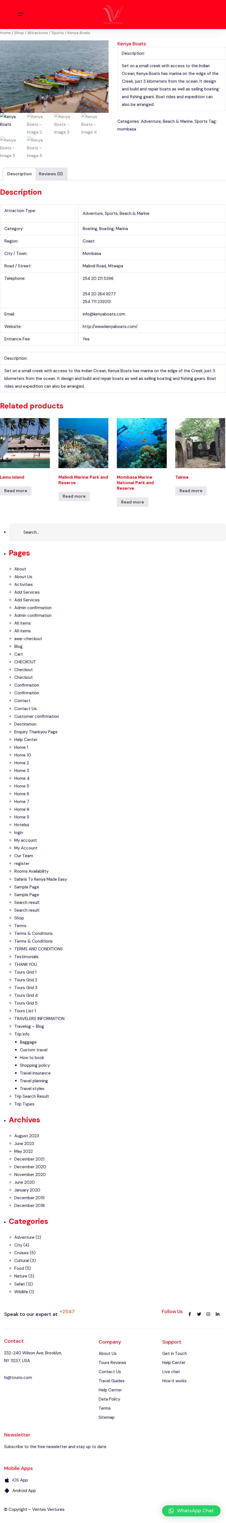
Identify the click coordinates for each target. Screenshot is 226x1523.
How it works (174, 1381)
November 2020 (30, 1174)
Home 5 (21, 786)
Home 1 (21, 747)
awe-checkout (28, 638)
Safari (19, 1284)
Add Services (27, 592)
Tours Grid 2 (25, 980)
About (20, 569)
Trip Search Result (31, 1096)
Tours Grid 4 (26, 995)
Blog (18, 646)
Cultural (21, 1260)
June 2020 (24, 1182)
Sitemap (107, 1417)
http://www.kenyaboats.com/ (110, 326)
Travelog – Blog (29, 1026)
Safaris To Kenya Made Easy (40, 879)
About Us (23, 577)
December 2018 (29, 1205)
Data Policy (109, 1399)
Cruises (21, 1253)
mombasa (126, 129)
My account (25, 840)
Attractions (38, 32)
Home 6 (21, 794)
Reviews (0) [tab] (51, 174)
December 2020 (30, 1167)
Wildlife (21, 1292)
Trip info (21, 1034)
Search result (27, 902)
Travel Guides (112, 1381)
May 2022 (23, 1151)
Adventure (151, 121)
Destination (25, 724)
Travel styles (32, 1088)
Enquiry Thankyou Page (36, 732)
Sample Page (26, 887)
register (21, 863)
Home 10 (22, 755)
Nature (20, 1276)
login (18, 832)
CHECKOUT (25, 662)
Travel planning (34, 1081)
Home (5, 32)
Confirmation (26, 685)
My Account (25, 848)
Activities (23, 584)
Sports (58, 32)
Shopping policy (35, 1065)
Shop (19, 32)
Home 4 (21, 778)
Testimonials (26, 956)
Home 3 (21, 770)
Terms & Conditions (33, 933)
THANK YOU (25, 964)
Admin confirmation (33, 608)
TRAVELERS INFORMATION (39, 1018)
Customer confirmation (36, 716)
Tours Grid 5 (25, 1003)
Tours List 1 (25, 1011)
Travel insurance (35, 1073)
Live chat (171, 1372)
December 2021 (29, 1159)
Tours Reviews (112, 1362)
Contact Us (25, 708)
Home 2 (21, 763)
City (18, 1245)
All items (22, 623)
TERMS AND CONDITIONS (38, 949)
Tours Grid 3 (25, 987)
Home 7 (21, 801)
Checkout (23, 669)
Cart (18, 654)
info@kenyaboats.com (104, 314)
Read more (15, 491)
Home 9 (21, 817)
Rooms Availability (31, 871)
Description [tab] (19, 174)
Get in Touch (174, 1353)
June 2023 (24, 1143)
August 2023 (26, 1136)
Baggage (28, 1042)
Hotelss (21, 825)
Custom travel (33, 1050)
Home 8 (21, 809)
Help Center (25, 739)
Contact (22, 700)
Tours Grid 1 (25, 972)
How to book (32, 1057)
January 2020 (27, 1190)
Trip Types (24, 1104)
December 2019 (29, 1198)
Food (19, 1268)
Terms (20, 926)
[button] (191, 1510)
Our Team (23, 856)
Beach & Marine (178, 121)
